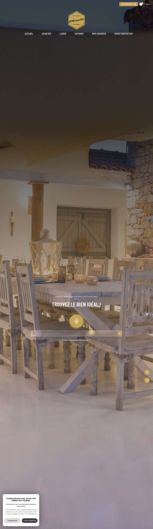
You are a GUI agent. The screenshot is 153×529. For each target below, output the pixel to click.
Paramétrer (12, 521)
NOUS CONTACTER (124, 34)
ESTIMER (79, 34)
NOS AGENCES (99, 34)
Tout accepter (30, 521)
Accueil (29, 34)
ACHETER (46, 34)
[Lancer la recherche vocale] (76, 321)
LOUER (63, 34)
